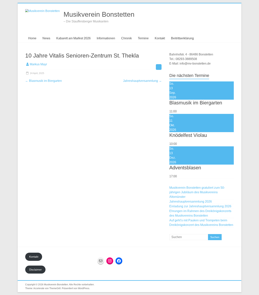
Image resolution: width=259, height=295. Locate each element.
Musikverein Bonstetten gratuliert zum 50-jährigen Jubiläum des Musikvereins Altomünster (197, 192)
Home (32, 38)
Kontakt (160, 38)
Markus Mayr (38, 64)
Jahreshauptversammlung (142, 80)
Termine (143, 38)
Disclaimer (35, 269)
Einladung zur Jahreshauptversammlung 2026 (200, 206)
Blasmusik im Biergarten (43, 80)
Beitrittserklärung (182, 38)
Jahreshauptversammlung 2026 (190, 201)
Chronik (126, 38)
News (46, 38)
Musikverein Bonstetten (99, 14)
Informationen (106, 38)
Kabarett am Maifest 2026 (73, 38)
